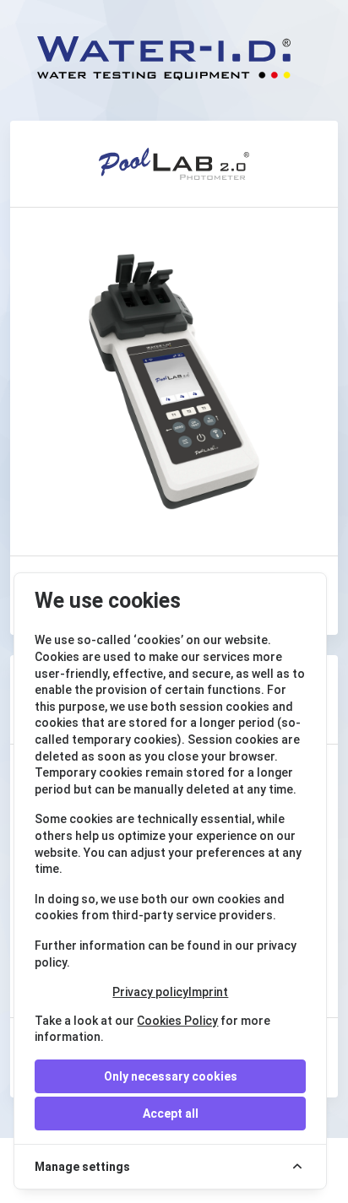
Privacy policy (150, 992)
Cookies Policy (177, 1020)
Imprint (208, 992)
